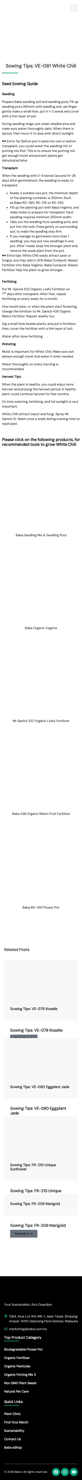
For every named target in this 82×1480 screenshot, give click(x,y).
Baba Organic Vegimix (41, 628)
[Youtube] (74, 1472)
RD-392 (57, 203)
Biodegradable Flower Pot (23, 1349)
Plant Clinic (12, 1414)
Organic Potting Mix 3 (20, 1375)
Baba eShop (13, 1447)
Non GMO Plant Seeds (20, 1383)
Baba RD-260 (24, 203)
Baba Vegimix (62, 207)
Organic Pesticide (17, 1366)
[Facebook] (56, 1472)
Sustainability (14, 1431)
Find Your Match (16, 1422)
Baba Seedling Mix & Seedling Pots (41, 535)
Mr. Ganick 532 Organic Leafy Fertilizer (36, 289)
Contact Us (12, 1439)
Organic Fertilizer (17, 1358)
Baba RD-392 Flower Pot (41, 907)
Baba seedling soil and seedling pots (41, 102)
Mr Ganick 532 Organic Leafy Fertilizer (41, 721)
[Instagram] (65, 1472)
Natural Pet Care (16, 1391)
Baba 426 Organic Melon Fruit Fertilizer (41, 814)
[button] (74, 8)
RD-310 (41, 203)
